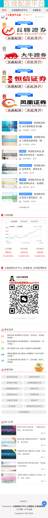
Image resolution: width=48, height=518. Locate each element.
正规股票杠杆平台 (19, 10)
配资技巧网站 (12, 383)
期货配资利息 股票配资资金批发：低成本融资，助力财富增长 (32, 155)
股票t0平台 (34, 388)
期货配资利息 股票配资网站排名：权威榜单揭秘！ (32, 183)
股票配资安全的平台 (34, 406)
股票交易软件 (34, 377)
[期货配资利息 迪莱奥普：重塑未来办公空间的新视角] (9, 169)
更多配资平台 (40, 17)
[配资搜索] (43, 3)
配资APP (34, 400)
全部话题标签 (24, 412)
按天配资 (12, 406)
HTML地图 (28, 509)
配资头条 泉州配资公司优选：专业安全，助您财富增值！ (25, 336)
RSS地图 (19, 509)
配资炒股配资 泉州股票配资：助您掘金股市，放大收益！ (25, 342)
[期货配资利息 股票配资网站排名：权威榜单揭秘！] (9, 183)
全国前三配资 (12, 400)
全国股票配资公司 (34, 383)
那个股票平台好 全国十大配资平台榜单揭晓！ (24, 348)
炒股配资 (37, 10)
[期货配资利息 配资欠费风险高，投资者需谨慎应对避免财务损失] (9, 197)
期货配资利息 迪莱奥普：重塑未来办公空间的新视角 (32, 169)
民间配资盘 (34, 394)
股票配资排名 (12, 394)
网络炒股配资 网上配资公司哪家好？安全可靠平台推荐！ (25, 354)
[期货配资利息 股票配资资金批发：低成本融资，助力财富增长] (9, 154)
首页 (4, 10)
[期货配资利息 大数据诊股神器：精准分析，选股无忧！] (9, 140)
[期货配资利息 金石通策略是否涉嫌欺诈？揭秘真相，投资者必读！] (9, 126)
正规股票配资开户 (12, 388)
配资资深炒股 (12, 377)
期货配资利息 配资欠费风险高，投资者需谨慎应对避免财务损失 (32, 197)
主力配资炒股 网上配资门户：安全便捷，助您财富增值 (25, 360)
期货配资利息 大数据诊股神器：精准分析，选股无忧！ (32, 141)
